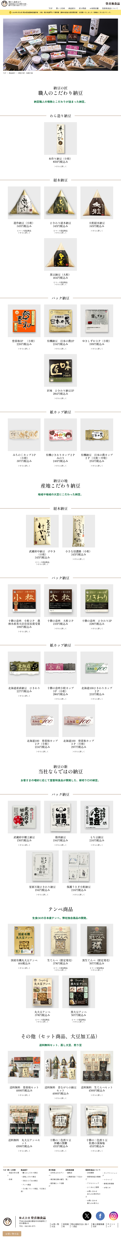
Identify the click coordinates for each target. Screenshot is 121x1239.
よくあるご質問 (93, 1187)
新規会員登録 (109, 1183)
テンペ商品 (26, 1184)
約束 (10, 1179)
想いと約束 (60, 8)
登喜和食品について (110, 8)
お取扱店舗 (94, 8)
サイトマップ (111, 1225)
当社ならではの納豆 (30, 1180)
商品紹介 (71, 8)
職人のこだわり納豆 (30, 1172)
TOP (50, 8)
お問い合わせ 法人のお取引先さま (93, 1194)
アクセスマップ (93, 1183)
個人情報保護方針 (98, 1225)
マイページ (108, 1179)
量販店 (69, 1172)
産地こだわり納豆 (29, 1176)
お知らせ (107, 1187)
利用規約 (66, 1225)
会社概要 (90, 1172)
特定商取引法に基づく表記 (80, 1225)
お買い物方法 (12, 1233)
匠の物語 (82, 8)
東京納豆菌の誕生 (57, 1179)
